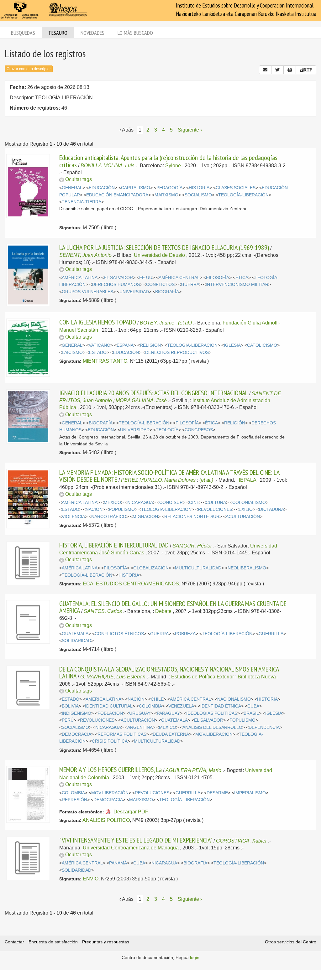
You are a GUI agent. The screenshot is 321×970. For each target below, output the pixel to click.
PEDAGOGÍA (169, 187)
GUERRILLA (271, 633)
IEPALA (247, 480)
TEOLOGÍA (167, 430)
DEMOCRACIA (76, 734)
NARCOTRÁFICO (108, 516)
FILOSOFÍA (217, 277)
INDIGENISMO (76, 713)
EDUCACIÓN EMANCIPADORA (117, 195)
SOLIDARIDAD (76, 640)
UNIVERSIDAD (134, 291)
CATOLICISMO (262, 345)
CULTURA (216, 502)
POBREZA (185, 633)
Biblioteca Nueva (257, 676)
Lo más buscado (135, 32)
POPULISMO (122, 509)
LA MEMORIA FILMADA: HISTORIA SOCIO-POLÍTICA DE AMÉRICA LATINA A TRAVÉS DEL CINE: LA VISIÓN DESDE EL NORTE (169, 476)
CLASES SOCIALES (235, 187)
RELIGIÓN (150, 345)
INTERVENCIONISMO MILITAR (237, 284)
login (194, 957)
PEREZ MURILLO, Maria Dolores (158, 480)
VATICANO (99, 345)
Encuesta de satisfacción (53, 941)
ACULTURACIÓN (243, 516)
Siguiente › (190, 129)
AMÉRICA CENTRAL (179, 277)
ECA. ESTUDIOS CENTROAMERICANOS (131, 583)
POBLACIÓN (110, 713)
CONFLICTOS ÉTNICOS (119, 633)
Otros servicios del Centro (290, 941)
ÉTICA (241, 277)
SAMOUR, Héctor (192, 545)
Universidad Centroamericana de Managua (131, 847)
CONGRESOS (199, 430)
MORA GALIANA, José (141, 400)
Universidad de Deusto (159, 255)
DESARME (217, 793)
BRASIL (251, 713)
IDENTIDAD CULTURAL (109, 706)
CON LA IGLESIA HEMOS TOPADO (97, 322)
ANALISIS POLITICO (106, 820)
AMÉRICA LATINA (79, 277)
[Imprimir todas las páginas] (289, 69)
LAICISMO (72, 352)
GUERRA (190, 284)
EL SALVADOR (118, 277)
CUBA (253, 706)
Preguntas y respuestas (105, 941)
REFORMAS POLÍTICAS (121, 734)
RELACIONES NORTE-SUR (191, 516)
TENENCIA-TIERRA (81, 202)
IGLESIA (232, 345)
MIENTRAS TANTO (105, 361)
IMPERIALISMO (250, 793)
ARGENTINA (140, 727)
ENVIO (90, 878)
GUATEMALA (75, 633)
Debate (163, 611)
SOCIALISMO (198, 195)
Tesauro (57, 32)
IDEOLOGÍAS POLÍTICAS (211, 713)
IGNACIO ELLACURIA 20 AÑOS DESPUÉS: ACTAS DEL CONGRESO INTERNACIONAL (153, 392)
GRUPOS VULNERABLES (87, 291)
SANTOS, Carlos (103, 611)
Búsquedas (23, 32)
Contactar (14, 941)
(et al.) (185, 322)
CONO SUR (171, 502)
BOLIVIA (70, 706)
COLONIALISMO (249, 502)
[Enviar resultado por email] (265, 69)
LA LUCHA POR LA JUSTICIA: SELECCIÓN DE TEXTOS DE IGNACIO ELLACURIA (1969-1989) (164, 247)
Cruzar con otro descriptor (29, 69)
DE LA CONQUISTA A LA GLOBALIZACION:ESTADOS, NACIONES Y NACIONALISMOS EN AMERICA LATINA (169, 672)
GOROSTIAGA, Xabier (241, 840)
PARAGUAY (168, 713)
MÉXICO (112, 502)
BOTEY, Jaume (157, 322)
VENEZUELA (181, 706)
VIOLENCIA (73, 516)
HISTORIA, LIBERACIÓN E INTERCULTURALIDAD (114, 545)
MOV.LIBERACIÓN (214, 734)
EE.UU (145, 277)
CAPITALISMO (135, 187)
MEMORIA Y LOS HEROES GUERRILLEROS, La (110, 769)
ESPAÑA (125, 345)
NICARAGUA (140, 502)
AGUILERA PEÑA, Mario (193, 770)
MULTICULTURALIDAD (198, 568)
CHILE (157, 699)
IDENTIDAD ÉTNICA (220, 706)
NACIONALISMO (234, 699)
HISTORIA (199, 187)
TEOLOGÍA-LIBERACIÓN (243, 195)
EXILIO (246, 509)
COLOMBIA (150, 706)
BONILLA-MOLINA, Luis (107, 165)
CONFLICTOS (160, 284)
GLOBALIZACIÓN (151, 568)
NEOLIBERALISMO (247, 568)
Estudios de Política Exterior (202, 676)
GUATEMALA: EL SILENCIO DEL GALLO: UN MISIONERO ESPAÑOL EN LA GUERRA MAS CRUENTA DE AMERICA (173, 607)
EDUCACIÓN (102, 187)
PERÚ (68, 720)
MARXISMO (166, 195)
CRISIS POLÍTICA (110, 741)
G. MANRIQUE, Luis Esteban (112, 676)
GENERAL (72, 187)
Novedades (92, 32)
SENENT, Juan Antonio (85, 255)
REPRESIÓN (74, 799)
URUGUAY (139, 713)
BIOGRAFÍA (167, 291)
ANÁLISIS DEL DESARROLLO (212, 727)
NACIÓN (94, 509)
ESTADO (98, 352)
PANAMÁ (118, 863)
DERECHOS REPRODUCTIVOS (177, 352)
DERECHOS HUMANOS (116, 284)
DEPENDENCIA (264, 727)
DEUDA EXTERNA (171, 734)
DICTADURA (271, 509)
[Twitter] (277, 69)
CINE (194, 502)
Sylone (173, 165)
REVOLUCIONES (215, 509)
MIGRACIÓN (145, 516)
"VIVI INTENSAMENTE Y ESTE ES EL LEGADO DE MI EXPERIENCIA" (135, 840)
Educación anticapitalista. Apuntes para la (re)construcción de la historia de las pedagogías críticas (168, 161)
